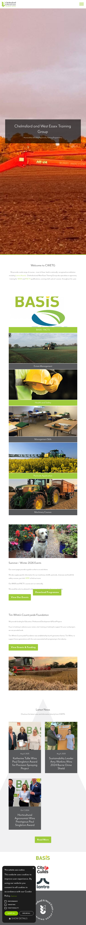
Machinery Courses (43, 512)
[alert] (19, 894)
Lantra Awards (21, 276)
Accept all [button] (11, 913)
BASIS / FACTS (43, 330)
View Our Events (20, 597)
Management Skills (43, 439)
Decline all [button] (26, 913)
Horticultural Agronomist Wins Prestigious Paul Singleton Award (25, 820)
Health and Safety (43, 402)
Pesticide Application (43, 475)
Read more (14, 896)
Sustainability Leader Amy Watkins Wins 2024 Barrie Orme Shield (61, 763)
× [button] (33, 868)
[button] (19, 919)
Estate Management (43, 366)
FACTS (28, 279)
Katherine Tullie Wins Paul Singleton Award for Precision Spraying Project (24, 763)
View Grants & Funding (23, 647)
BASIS (20, 279)
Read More (43, 839)
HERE (27, 578)
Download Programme (47, 592)
